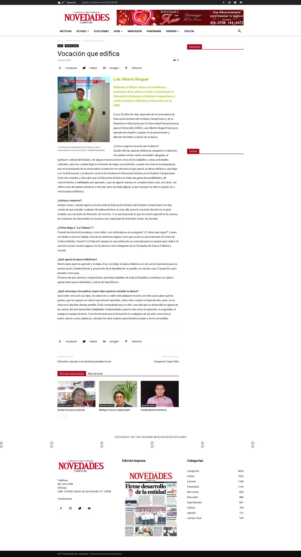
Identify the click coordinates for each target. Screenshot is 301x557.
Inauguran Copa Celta (166, 361)
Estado (81, 31)
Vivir (117, 31)
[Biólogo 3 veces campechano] (118, 394)
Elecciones (101, 31)
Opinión (171, 31)
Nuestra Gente (73, 40)
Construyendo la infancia (153, 410)
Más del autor (95, 373)
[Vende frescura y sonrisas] (76, 394)
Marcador (135, 31)
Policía (189, 31)
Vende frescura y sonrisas (71, 410)
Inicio (60, 40)
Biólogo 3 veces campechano (114, 410)
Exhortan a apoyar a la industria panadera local (84, 361)
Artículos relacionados (72, 373)
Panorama (154, 31)
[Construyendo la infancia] (160, 394)
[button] (239, 31)
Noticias (66, 31)
